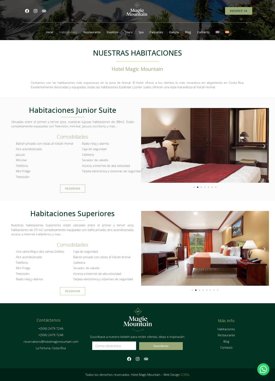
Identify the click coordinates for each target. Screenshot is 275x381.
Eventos (112, 32)
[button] (145, 145)
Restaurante (92, 32)
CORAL (185, 375)
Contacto (203, 32)
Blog (188, 32)
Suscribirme (161, 346)
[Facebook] (27, 11)
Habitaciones (68, 32)
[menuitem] (217, 32)
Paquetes (156, 32)
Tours (128, 32)
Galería (174, 32)
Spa (141, 32)
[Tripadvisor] (44, 11)
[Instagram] (35, 11)
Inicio (49, 32)
